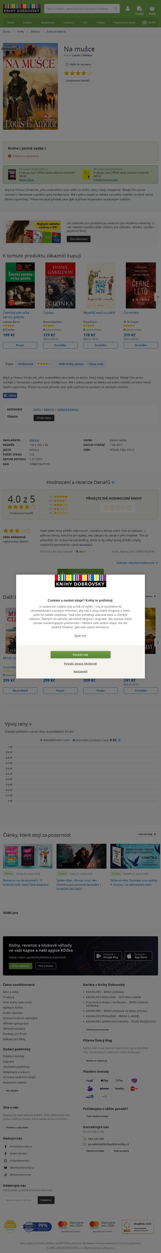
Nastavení (81, 671)
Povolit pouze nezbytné (80, 663)
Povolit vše (80, 655)
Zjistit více (80, 635)
